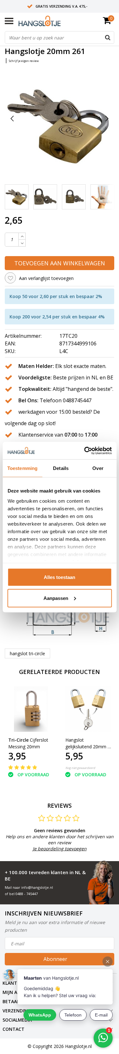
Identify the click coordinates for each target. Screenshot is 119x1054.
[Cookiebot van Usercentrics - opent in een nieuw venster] (85, 450)
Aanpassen (55, 598)
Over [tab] (97, 468)
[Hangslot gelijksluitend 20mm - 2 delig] (88, 709)
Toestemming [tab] (22, 468)
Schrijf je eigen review (24, 61)
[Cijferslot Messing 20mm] (31, 709)
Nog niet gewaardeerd (80, 768)
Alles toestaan (59, 577)
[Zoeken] (107, 37)
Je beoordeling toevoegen (60, 849)
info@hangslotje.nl (37, 887)
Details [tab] (61, 468)
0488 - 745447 (27, 893)
